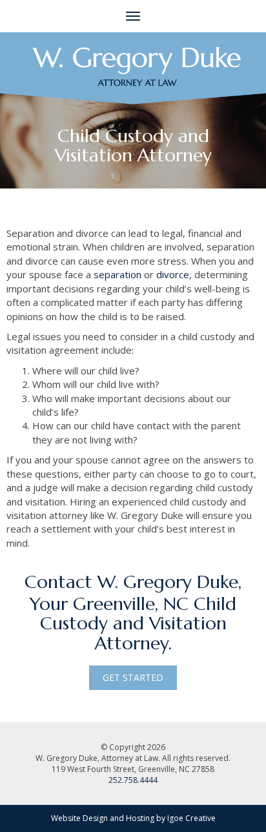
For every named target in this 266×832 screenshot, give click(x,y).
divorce (172, 274)
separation (117, 274)
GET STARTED (133, 677)
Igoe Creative (191, 818)
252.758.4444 (133, 780)
